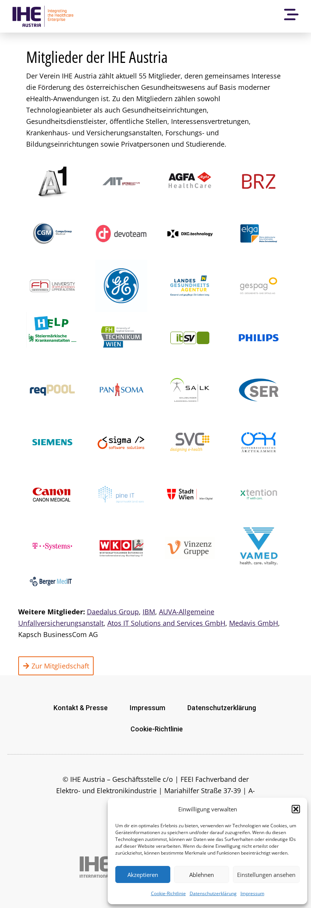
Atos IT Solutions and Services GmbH (166, 623)
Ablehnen (201, 874)
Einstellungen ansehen (266, 874)
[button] (296, 809)
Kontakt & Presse (80, 708)
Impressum (252, 893)
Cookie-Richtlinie (168, 893)
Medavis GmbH (253, 623)
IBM (149, 611)
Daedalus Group (113, 611)
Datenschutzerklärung (213, 893)
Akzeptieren (142, 874)
